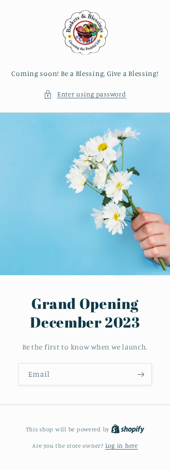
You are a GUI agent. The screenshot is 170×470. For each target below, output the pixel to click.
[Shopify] (128, 429)
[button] (85, 94)
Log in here (121, 445)
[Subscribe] (141, 374)
